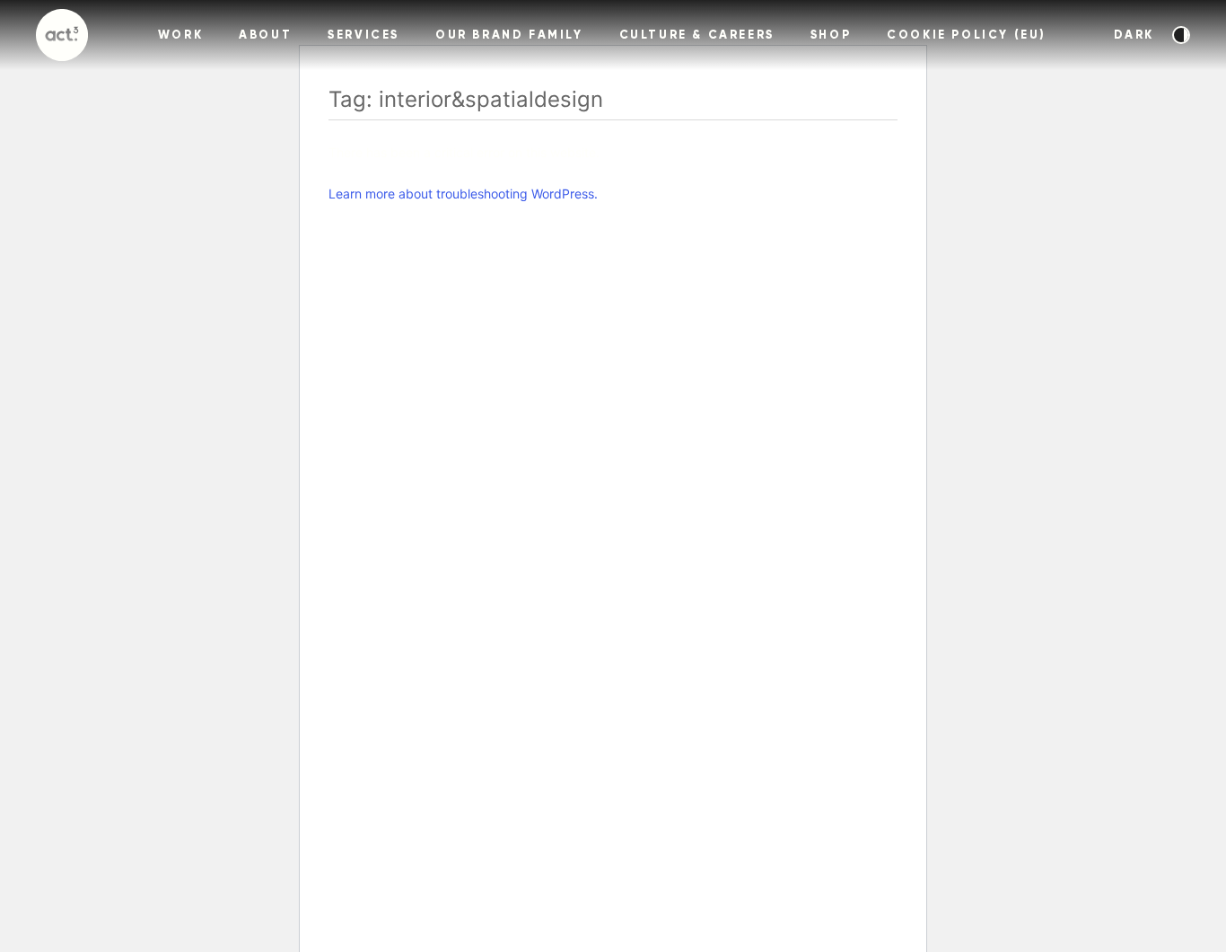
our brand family (509, 35)
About (265, 35)
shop (830, 35)
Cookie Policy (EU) (966, 35)
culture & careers (697, 35)
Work (180, 35)
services (363, 35)
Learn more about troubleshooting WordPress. (463, 193)
